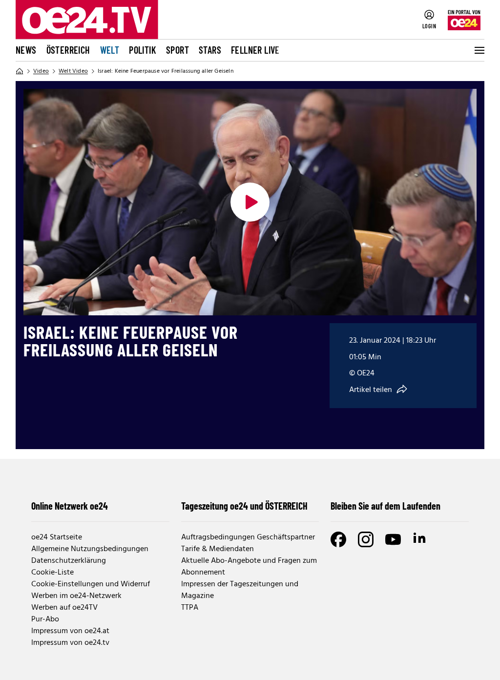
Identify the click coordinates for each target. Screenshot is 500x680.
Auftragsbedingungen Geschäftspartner (248, 537)
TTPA (189, 607)
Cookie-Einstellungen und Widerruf (90, 584)
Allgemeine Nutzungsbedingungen (89, 549)
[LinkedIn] (420, 539)
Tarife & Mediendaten (217, 549)
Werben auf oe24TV (64, 607)
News (26, 50)
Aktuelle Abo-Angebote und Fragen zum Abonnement (249, 567)
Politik (142, 50)
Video (41, 71)
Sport (177, 50)
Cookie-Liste (52, 572)
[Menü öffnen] (478, 50)
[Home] (19, 71)
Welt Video (73, 71)
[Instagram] (366, 539)
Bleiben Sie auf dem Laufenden (385, 506)
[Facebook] (338, 539)
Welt (110, 50)
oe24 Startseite (56, 537)
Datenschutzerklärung (68, 561)
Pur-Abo (45, 619)
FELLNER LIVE (255, 50)
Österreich (68, 50)
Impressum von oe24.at (70, 631)
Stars (210, 50)
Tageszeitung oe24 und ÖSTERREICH (244, 506)
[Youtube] (393, 539)
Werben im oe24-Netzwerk (76, 596)
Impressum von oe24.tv (70, 643)
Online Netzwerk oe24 (69, 506)
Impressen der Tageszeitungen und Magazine (239, 590)
